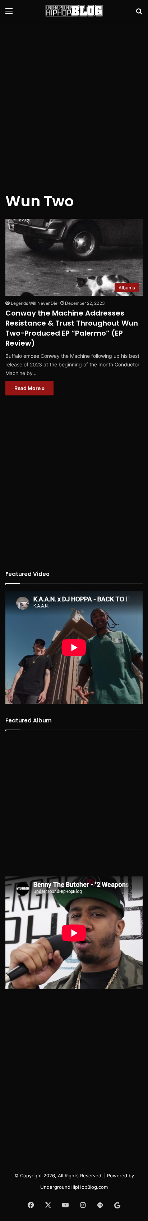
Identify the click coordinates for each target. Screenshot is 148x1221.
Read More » (29, 388)
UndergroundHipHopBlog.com (74, 1187)
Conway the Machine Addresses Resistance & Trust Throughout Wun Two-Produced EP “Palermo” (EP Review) (71, 328)
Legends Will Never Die (34, 303)
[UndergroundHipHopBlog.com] (74, 10)
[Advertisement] (74, 102)
